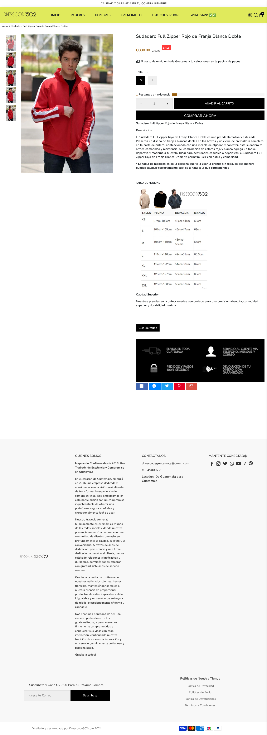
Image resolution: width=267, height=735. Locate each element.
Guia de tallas (148, 328)
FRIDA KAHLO (131, 15)
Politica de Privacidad (200, 686)
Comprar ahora (200, 115)
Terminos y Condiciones (200, 705)
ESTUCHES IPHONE (166, 15)
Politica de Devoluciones (200, 699)
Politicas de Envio (200, 692)
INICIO (55, 15)
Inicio (5, 26)
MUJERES (78, 15)
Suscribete (90, 695)
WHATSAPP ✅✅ (203, 15)
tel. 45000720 (152, 470)
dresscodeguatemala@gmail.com (165, 463)
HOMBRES (103, 15)
